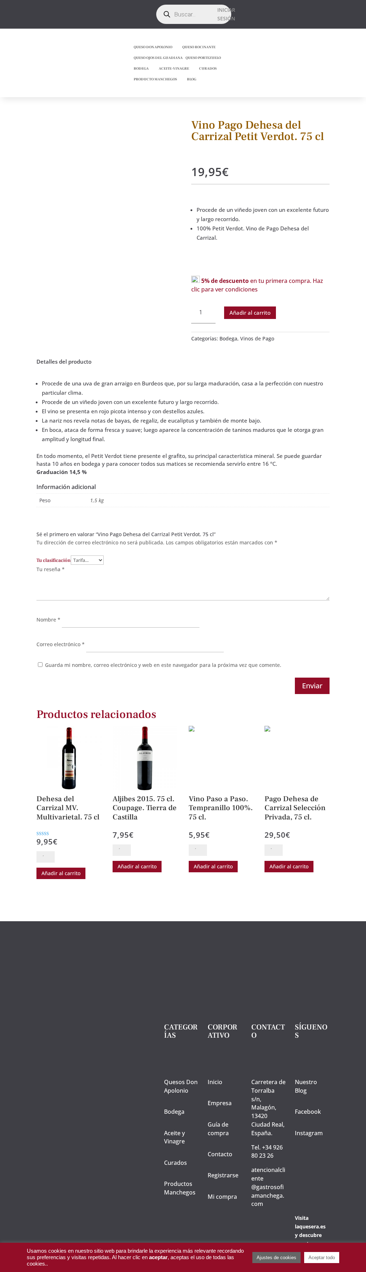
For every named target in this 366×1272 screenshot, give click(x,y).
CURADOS (208, 68)
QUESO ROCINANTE (199, 47)
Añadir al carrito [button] (60, 873)
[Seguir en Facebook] (178, 5)
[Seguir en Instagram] (180, 20)
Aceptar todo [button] (321, 1257)
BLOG (191, 79)
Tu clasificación (53, 560)
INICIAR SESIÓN (226, 14)
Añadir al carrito (250, 312)
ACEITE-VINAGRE (174, 68)
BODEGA (141, 68)
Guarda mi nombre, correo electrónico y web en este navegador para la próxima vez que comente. (163, 665)
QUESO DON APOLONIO (153, 47)
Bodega (228, 338)
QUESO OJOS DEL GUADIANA (158, 57)
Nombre (48, 619)
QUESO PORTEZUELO (203, 57)
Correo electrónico (60, 644)
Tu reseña (50, 569)
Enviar (312, 685)
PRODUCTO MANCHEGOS (155, 79)
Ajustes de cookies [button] (276, 1257)
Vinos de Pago (257, 338)
